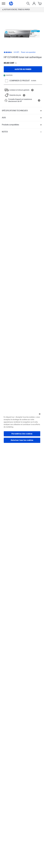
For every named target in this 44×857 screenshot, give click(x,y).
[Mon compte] (34, 3)
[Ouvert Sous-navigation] (3, 3)
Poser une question (28, 52)
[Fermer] (39, 413)
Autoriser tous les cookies (22, 440)
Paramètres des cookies (22, 434)
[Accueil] (11, 3)
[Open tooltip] (32, 90)
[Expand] (22, 33)
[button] (22, 110)
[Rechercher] (28, 3)
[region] (22, 428)
